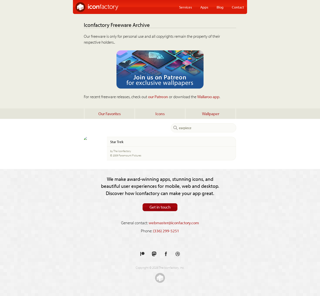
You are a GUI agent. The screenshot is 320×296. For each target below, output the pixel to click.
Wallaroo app (208, 96)
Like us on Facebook (165, 254)
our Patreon (158, 96)
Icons (160, 113)
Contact (238, 7)
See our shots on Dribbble (177, 254)
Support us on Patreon (142, 254)
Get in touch (160, 207)
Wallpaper (210, 113)
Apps (204, 7)
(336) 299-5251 (166, 230)
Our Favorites (109, 113)
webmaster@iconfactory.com (174, 222)
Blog (220, 7)
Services (185, 7)
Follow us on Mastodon (154, 254)
